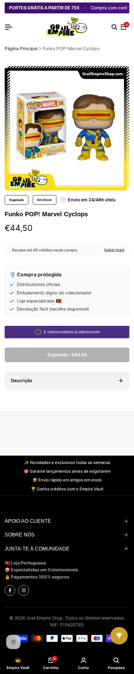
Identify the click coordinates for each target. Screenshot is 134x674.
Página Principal (21, 48)
